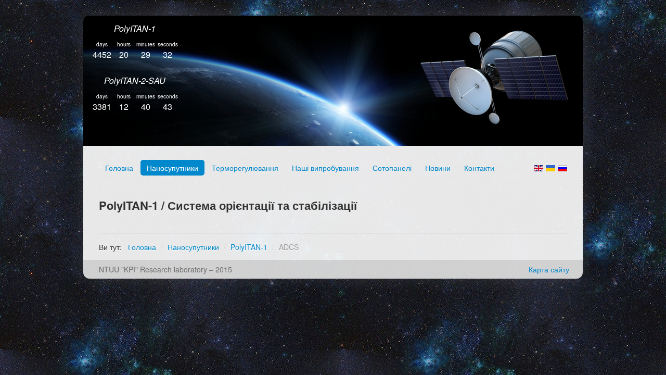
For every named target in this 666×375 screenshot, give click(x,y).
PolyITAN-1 (135, 28)
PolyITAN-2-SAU (134, 80)
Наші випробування (325, 167)
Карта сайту (549, 269)
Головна (119, 167)
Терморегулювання (245, 167)
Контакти (479, 167)
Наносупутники (172, 167)
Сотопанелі (392, 167)
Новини (438, 167)
